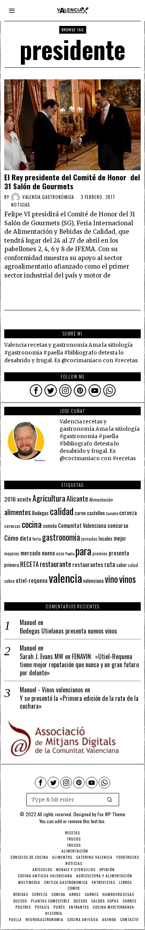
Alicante (77, 498)
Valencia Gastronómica (48, 197)
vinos (127, 579)
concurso (117, 525)
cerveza (128, 512)
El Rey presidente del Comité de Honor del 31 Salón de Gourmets (72, 181)
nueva (48, 552)
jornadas (89, 539)
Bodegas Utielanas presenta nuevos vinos (68, 631)
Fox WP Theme (111, 814)
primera (11, 565)
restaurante (55, 563)
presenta (119, 552)
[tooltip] (36, 390)
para (83, 550)
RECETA (29, 564)
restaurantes (87, 564)
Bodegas (40, 513)
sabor (121, 565)
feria (36, 539)
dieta (25, 538)
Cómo (11, 538)
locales (106, 538)
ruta (109, 564)
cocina (32, 524)
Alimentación (101, 500)
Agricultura (48, 498)
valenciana (93, 580)
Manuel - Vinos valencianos (51, 689)
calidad (61, 511)
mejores (11, 553)
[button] (110, 799)
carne (80, 513)
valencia (65, 577)
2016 (10, 499)
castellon (96, 513)
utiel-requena (32, 579)
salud (133, 565)
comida (50, 525)
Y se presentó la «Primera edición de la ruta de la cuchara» (79, 702)
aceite (24, 499)
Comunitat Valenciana (82, 525)
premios (99, 553)
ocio (60, 553)
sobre (9, 580)
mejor (120, 538)
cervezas (12, 526)
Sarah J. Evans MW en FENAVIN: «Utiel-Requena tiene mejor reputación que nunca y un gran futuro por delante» (79, 665)
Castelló (112, 513)
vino (111, 579)
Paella (69, 553)
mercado (30, 552)
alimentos (17, 511)
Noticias (20, 205)
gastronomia (61, 537)
